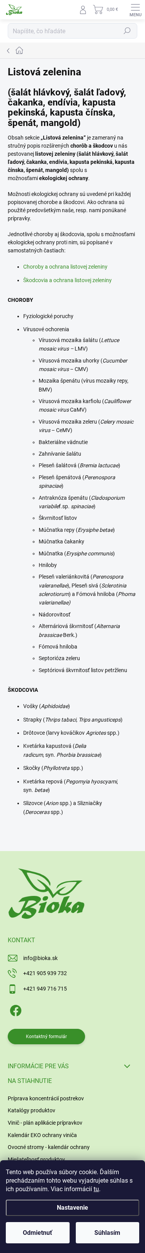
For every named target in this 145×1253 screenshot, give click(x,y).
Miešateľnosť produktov (36, 1159)
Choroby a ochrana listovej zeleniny (65, 267)
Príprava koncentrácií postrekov (46, 1098)
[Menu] (135, 9)
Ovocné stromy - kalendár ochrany (49, 1147)
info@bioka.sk (40, 958)
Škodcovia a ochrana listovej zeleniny (67, 280)
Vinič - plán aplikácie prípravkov (45, 1123)
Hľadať (127, 31)
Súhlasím (107, 1232)
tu (96, 1189)
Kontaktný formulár (46, 1036)
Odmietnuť (37, 1232)
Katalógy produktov (31, 1110)
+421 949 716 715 (45, 989)
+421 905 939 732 (45, 973)
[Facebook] (14, 1009)
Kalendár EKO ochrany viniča (42, 1135)
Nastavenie (72, 1207)
